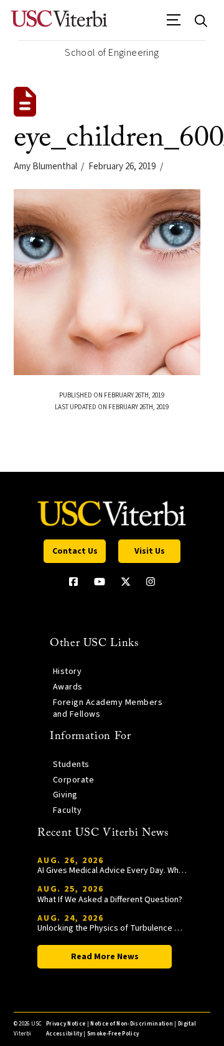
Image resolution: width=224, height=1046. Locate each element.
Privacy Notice (65, 1024)
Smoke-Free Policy (113, 1034)
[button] (174, 24)
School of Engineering (112, 53)
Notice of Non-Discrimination (131, 1024)
